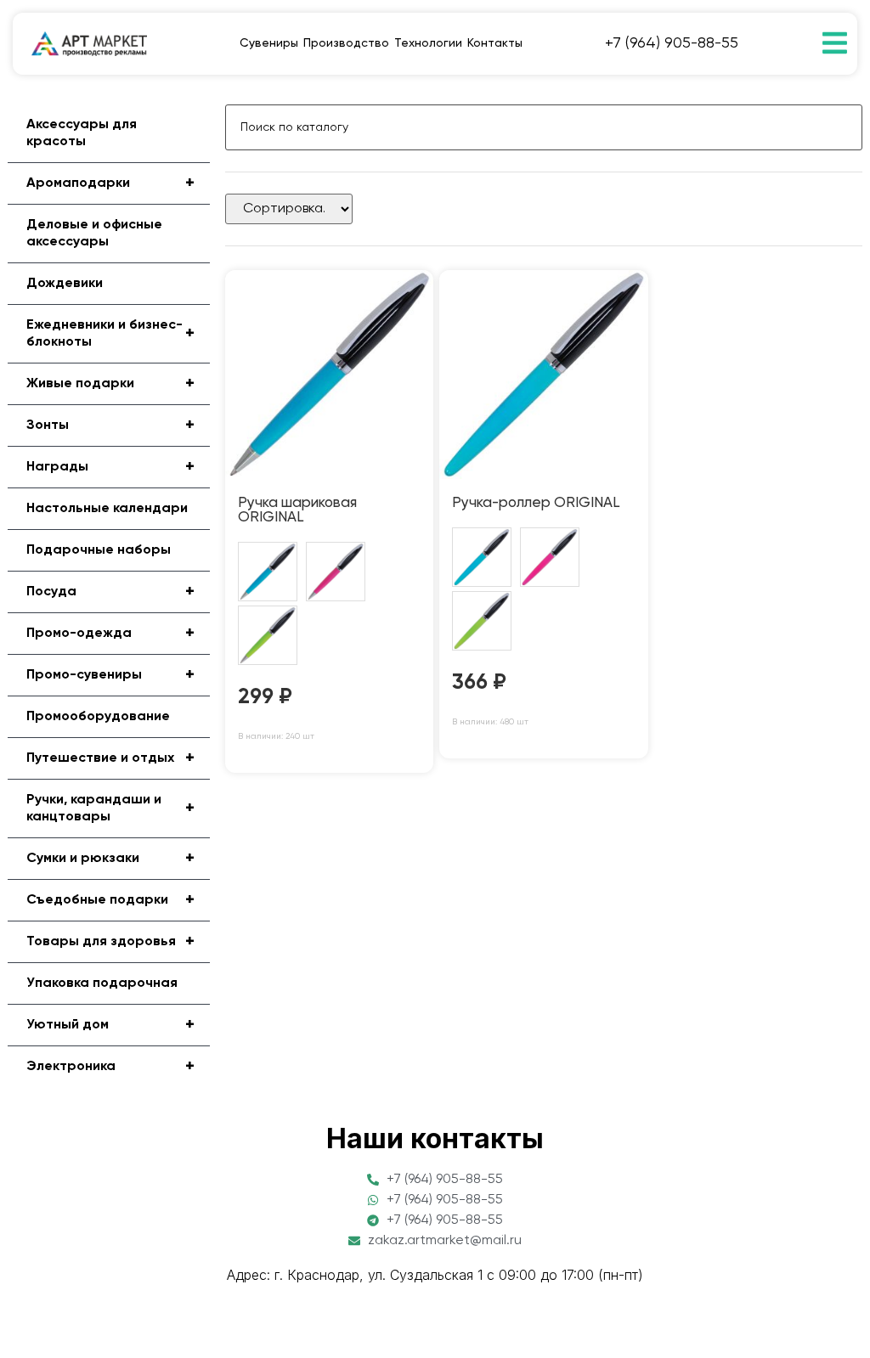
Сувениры (269, 43)
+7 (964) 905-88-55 (671, 43)
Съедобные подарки (110, 900)
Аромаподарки (110, 183)
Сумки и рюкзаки (110, 858)
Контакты (495, 43)
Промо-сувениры (110, 675)
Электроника (110, 1066)
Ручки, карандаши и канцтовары (110, 808)
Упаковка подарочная (102, 983)
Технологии (428, 43)
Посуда (110, 591)
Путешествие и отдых (110, 758)
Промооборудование (98, 717)
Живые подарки (110, 383)
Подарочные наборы (98, 550)
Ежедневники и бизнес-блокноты (110, 333)
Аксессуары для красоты (81, 133)
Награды (110, 467)
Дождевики (64, 283)
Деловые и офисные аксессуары (94, 233)
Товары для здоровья (110, 941)
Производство (346, 43)
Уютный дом (110, 1025)
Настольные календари (107, 509)
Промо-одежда (110, 633)
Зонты (110, 425)
